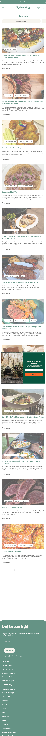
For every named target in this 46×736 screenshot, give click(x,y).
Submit (34, 374)
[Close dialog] (43, 354)
